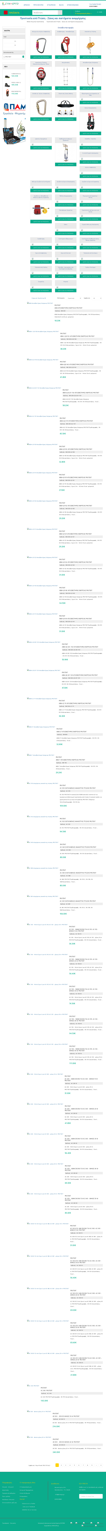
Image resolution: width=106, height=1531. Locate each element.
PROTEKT (8, 57)
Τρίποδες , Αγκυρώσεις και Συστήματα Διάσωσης (66, 268)
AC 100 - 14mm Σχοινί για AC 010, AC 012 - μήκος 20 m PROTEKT (83, 960)
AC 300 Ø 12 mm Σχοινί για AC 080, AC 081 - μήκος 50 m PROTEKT (85, 1326)
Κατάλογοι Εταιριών (8, 1499)
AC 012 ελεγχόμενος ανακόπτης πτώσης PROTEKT (78, 821)
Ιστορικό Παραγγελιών (26, 1490)
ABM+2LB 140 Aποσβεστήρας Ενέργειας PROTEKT (77, 364)
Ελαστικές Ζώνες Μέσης (66, 93)
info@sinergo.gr (59, 1494)
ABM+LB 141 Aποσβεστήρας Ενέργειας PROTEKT (75, 619)
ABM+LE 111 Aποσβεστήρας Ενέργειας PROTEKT (75, 703)
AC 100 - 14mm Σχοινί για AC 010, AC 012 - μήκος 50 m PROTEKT (83, 1050)
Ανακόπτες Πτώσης (90, 31)
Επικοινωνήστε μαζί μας (9, 1502)
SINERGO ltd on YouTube (29, 1510)
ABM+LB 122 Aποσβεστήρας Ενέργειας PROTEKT (75, 562)
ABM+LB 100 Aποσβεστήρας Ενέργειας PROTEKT (75, 449)
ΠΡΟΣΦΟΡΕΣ (38, 5)
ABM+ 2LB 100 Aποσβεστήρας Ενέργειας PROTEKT (77, 336)
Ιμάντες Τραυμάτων (41, 139)
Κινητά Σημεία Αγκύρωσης (90, 153)
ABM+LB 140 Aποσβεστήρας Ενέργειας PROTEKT (75, 590)
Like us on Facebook (28, 1506)
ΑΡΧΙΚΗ (27, 5)
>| (100, 1465)
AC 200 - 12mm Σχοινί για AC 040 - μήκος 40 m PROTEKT (81, 1169)
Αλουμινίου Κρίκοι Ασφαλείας (41, 31)
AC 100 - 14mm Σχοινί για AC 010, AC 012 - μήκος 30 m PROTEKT (83, 990)
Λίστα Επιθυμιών (25, 1493)
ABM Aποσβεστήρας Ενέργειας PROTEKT (68, 308)
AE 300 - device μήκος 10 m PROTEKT (66, 1416)
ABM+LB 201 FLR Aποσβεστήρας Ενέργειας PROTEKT (80, 675)
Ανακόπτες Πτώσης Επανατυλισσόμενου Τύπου (41, 63)
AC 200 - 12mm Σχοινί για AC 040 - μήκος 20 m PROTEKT (81, 1109)
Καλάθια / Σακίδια (90, 139)
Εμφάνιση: (87, 298)
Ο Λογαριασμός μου (26, 1487)
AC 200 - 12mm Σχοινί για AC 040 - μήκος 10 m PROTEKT (81, 1079)
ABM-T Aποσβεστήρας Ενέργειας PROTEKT (70, 760)
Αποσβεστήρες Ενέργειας (90, 62)
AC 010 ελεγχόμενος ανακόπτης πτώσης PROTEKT (78, 788)
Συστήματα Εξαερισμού (66, 238)
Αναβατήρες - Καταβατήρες (65, 31)
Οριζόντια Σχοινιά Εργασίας (90, 181)
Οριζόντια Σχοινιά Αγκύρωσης (66, 181)
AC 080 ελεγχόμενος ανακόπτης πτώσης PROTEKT (78, 873)
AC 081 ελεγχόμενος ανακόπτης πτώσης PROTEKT (78, 901)
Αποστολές (5, 1490)
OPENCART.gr (55, 1525)
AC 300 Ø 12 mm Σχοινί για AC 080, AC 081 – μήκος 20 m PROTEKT (86, 1359)
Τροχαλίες (41, 281)
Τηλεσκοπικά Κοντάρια (90, 253)
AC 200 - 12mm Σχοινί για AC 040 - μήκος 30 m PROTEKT (81, 1139)
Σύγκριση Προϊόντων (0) (39, 298)
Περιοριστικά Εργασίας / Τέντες (90, 196)
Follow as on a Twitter (28, 1503)
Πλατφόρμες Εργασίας (65, 210)
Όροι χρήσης (6, 1496)
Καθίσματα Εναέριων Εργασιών (65, 139)
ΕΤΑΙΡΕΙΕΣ (51, 5)
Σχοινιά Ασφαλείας (41, 253)
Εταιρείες (13, 1523)
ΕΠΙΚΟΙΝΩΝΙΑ (73, 5)
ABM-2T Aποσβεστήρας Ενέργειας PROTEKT (72, 732)
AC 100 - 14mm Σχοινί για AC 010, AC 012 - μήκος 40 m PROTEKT (83, 1020)
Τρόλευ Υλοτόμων (90, 267)
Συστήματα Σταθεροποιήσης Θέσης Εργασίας (90, 239)
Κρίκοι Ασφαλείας (90, 167)
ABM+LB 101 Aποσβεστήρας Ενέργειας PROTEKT (75, 477)
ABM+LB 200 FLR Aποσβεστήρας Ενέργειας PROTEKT (80, 647)
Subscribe (100, 1496)
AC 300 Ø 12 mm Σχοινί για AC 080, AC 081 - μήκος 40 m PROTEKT (85, 1294)
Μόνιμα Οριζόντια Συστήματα (41, 181)
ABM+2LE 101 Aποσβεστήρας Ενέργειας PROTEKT (76, 421)
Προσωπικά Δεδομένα (8, 1493)
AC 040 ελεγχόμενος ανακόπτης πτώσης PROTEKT (78, 847)
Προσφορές (5, 1523)
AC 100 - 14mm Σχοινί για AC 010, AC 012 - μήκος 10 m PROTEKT (83, 930)
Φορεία (65, 281)
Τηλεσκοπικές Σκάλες (41, 267)
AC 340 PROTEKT (46, 1390)
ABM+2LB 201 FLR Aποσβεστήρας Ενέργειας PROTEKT (81, 393)
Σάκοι (65, 224)
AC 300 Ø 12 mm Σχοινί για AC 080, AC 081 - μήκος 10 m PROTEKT (85, 1229)
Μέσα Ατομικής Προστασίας (35, 21)
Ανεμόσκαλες (66, 62)
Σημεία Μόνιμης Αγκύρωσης (90, 224)
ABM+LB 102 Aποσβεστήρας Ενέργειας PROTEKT (75, 506)
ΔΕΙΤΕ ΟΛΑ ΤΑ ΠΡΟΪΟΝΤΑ (41, 57)
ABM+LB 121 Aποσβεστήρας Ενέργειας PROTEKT (75, 534)
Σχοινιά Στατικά (66, 253)
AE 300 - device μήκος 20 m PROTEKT (66, 1442)
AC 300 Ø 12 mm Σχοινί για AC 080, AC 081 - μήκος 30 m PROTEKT (85, 1261)
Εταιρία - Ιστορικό (8, 1487)
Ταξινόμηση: (61, 298)
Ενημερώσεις (23, 1496)
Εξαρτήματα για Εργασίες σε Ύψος (90, 94)
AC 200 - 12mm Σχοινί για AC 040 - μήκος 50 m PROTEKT (81, 1199)
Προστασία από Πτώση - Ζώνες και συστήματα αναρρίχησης (65, 21)
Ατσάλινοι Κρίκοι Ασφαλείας (41, 93)
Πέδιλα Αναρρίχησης (66, 196)
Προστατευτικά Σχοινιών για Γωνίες (90, 211)
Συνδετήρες (41, 238)
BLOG (61, 5)
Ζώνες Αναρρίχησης (90, 108)
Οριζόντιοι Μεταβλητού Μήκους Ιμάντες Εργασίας (41, 196)
